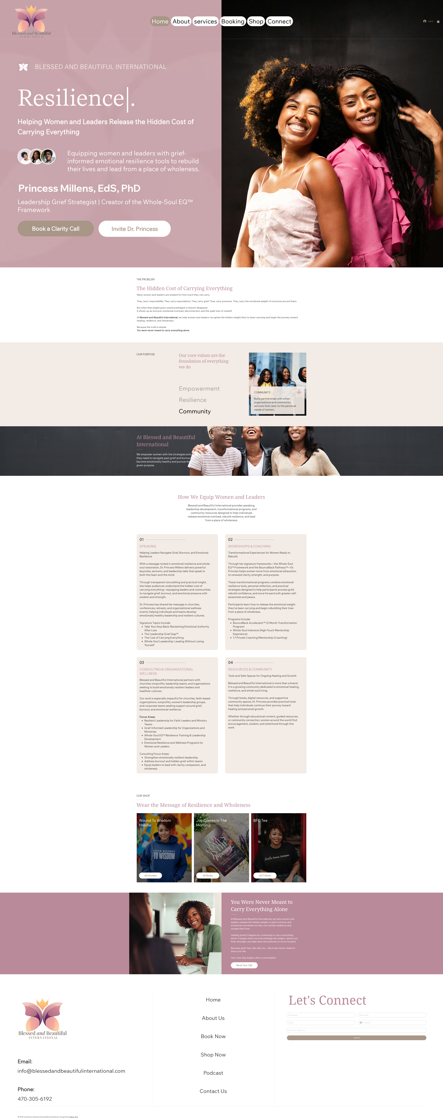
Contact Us (213, 1091)
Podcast (213, 1072)
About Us (213, 1018)
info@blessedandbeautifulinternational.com (71, 1070)
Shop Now (213, 1054)
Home (213, 999)
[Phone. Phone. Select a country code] (361, 1022)
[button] (438, 21)
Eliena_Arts (73, 1117)
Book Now (213, 1036)
